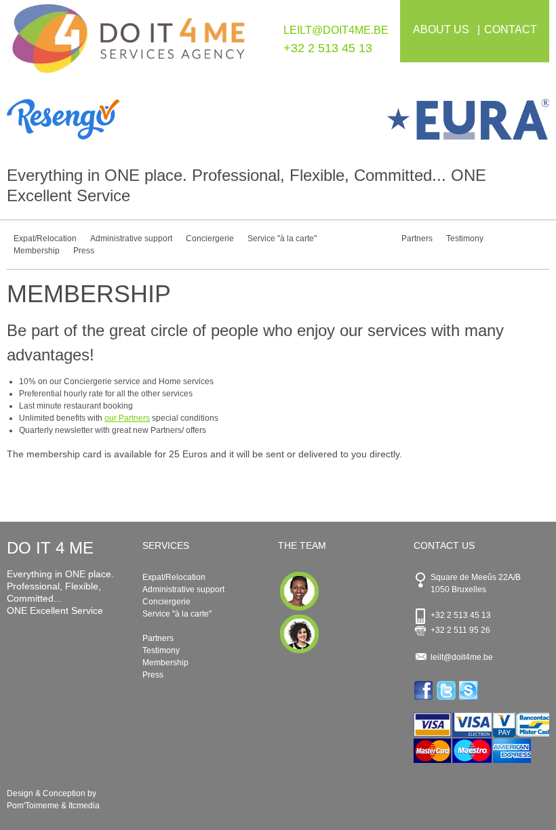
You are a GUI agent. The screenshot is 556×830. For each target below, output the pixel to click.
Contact (510, 29)
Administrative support (131, 238)
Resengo (142, 119)
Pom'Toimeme (33, 805)
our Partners (127, 418)
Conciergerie (210, 238)
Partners (417, 238)
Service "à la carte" (282, 238)
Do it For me (129, 46)
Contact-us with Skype (469, 690)
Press (83, 250)
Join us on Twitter (447, 690)
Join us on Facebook (425, 690)
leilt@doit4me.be (336, 30)
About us (441, 29)
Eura (413, 119)
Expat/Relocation (45, 238)
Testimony (464, 238)
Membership (37, 250)
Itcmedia (84, 805)
